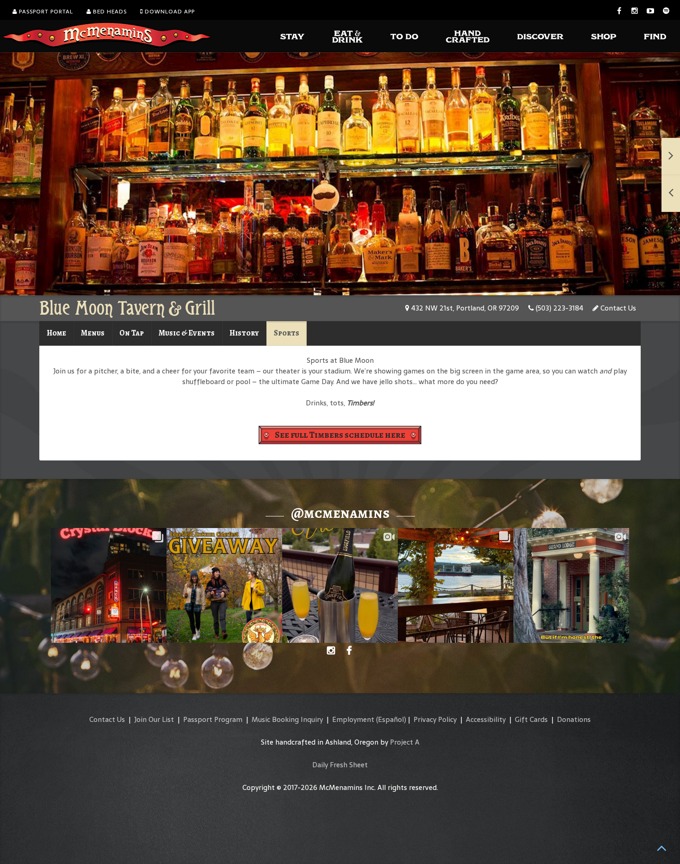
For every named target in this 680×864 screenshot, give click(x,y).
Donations (574, 719)
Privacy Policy (435, 719)
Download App (169, 11)
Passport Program (212, 719)
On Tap (131, 333)
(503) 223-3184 (558, 308)
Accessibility (486, 719)
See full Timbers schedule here (340, 435)
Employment (353, 719)
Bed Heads (109, 11)
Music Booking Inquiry (287, 719)
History (244, 333)
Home (56, 333)
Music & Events (187, 333)
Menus (93, 333)
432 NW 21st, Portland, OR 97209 (464, 308)
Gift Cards (531, 719)
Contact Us (617, 308)
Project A (405, 742)
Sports (286, 333)
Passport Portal (45, 11)
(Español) (391, 719)
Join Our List (154, 719)
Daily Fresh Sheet (340, 765)
